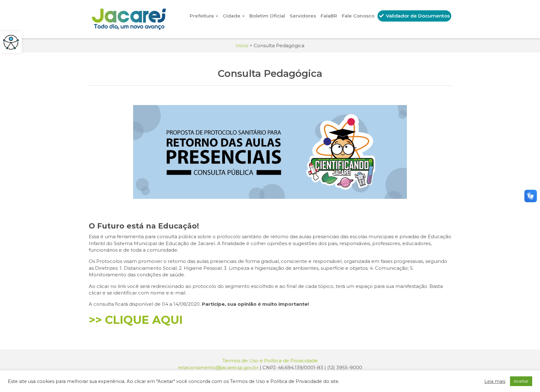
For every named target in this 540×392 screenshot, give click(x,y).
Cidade (232, 16)
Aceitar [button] (521, 381)
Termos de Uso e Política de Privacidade (270, 361)
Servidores (303, 16)
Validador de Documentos (417, 16)
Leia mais (494, 381)
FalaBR (329, 16)
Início (242, 45)
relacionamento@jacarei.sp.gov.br (218, 367)
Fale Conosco (358, 16)
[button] (11, 42)
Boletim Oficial (267, 16)
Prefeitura (202, 16)
